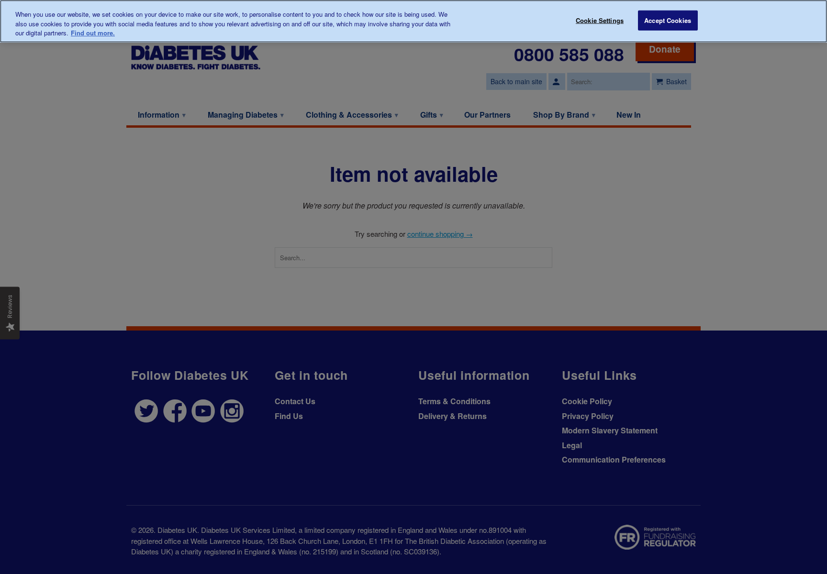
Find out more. (93, 32)
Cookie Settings (600, 20)
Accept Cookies (667, 20)
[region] (413, 21)
